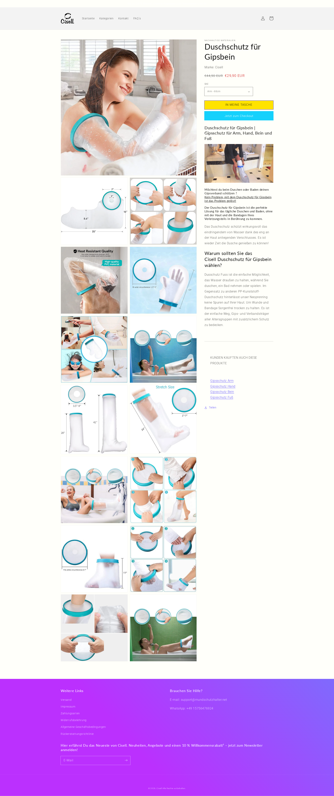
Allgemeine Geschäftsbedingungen (83, 726)
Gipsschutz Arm (221, 381)
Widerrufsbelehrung (74, 720)
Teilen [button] (212, 407)
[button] (254, 18)
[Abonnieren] (126, 760)
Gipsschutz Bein (222, 392)
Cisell (159, 788)
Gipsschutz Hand (222, 386)
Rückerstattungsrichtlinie (77, 733)
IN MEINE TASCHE (238, 105)
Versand (66, 699)
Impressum (68, 706)
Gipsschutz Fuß (221, 397)
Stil (206, 84)
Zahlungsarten (70, 713)
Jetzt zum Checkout (239, 116)
